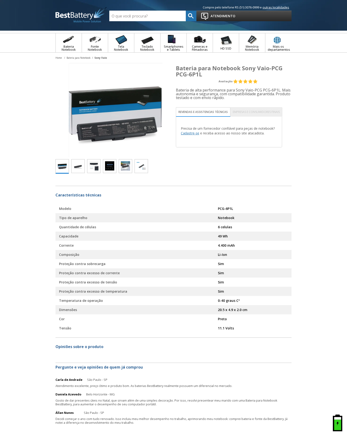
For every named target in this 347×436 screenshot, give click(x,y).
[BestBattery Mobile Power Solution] (81, 15)
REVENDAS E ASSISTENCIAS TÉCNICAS (203, 112)
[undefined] (115, 110)
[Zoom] (62, 166)
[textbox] (147, 16)
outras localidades (275, 7)
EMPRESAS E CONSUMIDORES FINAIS (256, 112)
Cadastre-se (190, 133)
